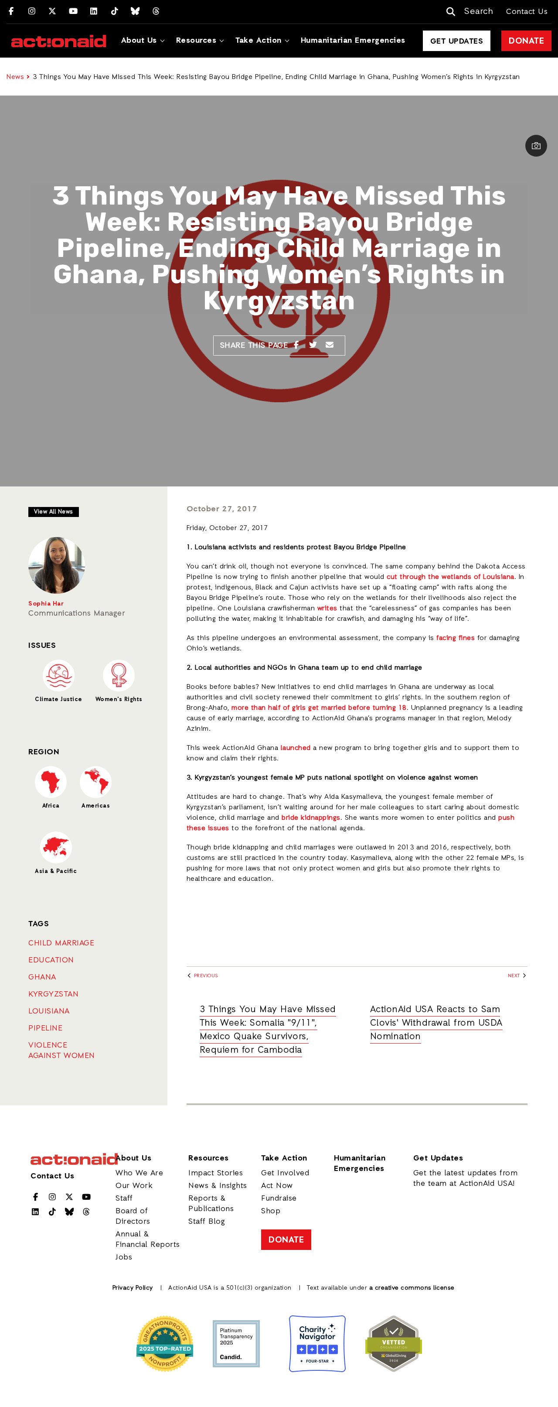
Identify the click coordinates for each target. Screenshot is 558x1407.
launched (296, 748)
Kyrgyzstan (53, 994)
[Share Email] (330, 345)
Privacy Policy (132, 1288)
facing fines (455, 638)
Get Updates (456, 41)
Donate (526, 41)
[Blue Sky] (135, 12)
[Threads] (156, 12)
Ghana (42, 977)
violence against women (61, 1050)
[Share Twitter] (313, 345)
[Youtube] (73, 12)
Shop (270, 1211)
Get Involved (285, 1173)
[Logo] (59, 41)
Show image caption (536, 146)
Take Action (258, 40)
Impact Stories (215, 1173)
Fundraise (279, 1198)
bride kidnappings (311, 818)
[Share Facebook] (296, 345)
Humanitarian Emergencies (353, 40)
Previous (205, 976)
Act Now (277, 1186)
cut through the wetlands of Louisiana (450, 577)
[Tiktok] (115, 12)
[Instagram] (32, 12)
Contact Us (527, 12)
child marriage (61, 943)
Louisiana (49, 1011)
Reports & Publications (211, 1203)
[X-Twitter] (53, 12)
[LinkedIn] (94, 12)
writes (327, 608)
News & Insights (217, 1186)
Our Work (134, 1186)
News (15, 77)
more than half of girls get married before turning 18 (319, 708)
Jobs (124, 1257)
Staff (124, 1198)
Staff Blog (206, 1221)
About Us (139, 40)
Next (515, 976)
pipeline (45, 1028)
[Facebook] (11, 12)
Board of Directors (133, 1216)
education (51, 960)
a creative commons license (412, 1288)
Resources (196, 40)
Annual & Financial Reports (148, 1239)
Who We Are (139, 1173)
